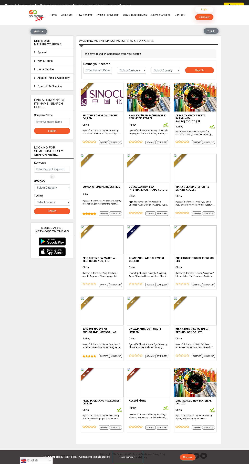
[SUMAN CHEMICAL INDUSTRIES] (102, 168)
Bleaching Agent (90, 204)
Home (54, 14)
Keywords (40, 162)
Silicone (132, 417)
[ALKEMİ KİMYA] (148, 382)
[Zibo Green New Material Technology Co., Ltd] (102, 239)
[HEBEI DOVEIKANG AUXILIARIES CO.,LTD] (102, 382)
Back (212, 31)
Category (39, 181)
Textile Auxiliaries (157, 417)
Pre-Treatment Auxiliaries (201, 276)
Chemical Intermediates (147, 276)
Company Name (43, 115)
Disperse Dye (111, 133)
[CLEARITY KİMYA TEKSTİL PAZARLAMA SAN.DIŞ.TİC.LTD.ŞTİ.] (195, 97)
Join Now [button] (204, 16)
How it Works (84, 14)
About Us (66, 14)
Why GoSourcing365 (135, 14)
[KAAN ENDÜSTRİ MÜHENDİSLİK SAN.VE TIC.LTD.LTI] (148, 97)
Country (38, 195)
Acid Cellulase (145, 205)
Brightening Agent (107, 204)
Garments (193, 131)
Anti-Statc (86, 347)
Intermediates (181, 276)
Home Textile (44, 69)
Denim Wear (181, 131)
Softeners (112, 418)
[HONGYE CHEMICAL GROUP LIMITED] (148, 310)
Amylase (94, 276)
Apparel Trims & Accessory (52, 77)
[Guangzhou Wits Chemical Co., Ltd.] (148, 239)
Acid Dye (200, 202)
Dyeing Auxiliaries (138, 133)
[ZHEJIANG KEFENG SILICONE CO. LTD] (195, 239)
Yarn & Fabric (44, 60)
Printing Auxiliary (157, 414)
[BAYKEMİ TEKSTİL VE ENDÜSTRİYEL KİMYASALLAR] (102, 310)
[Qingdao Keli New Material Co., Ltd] (195, 382)
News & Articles (160, 14)
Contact (180, 14)
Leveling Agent (99, 418)
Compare (104, 142)
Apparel (41, 52)
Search (52, 130)
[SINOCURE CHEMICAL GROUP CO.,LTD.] (102, 97)
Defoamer (98, 133)
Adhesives (108, 201)
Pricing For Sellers (108, 14)
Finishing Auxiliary (157, 133)
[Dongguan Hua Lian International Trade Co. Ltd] (148, 168)
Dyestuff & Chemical (48, 86)
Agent (105, 130)
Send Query (115, 142)
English (32, 460)
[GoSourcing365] (36, 15)
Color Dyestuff (205, 205)
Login (204, 9)
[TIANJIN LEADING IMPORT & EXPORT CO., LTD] (195, 168)
